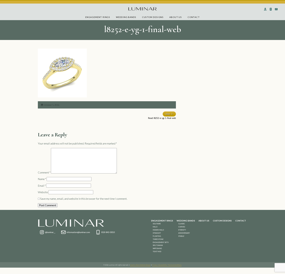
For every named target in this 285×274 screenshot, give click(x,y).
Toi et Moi (157, 251)
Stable (181, 236)
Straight (157, 233)
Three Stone (158, 239)
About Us (175, 17)
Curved (181, 227)
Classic (181, 224)
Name (42, 179)
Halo (155, 227)
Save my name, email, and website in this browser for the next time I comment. (83, 198)
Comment (44, 172)
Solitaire (157, 224)
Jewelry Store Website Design (140, 265)
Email (42, 185)
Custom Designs (152, 17)
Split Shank (158, 245)
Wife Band (157, 248)
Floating (157, 236)
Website (43, 192)
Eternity (182, 230)
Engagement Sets (160, 242)
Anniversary (184, 233)
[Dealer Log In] (265, 9)
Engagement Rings (97, 17)
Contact (194, 17)
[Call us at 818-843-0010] (270, 9)
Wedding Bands (126, 17)
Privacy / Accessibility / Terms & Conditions (167, 265)
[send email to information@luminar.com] (276, 9)
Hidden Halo (158, 230)
